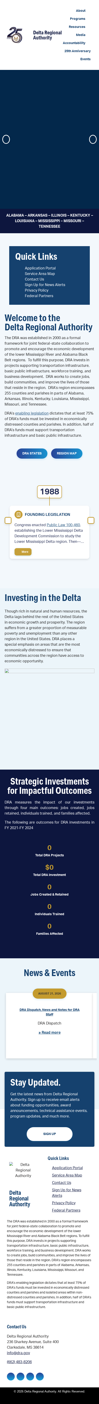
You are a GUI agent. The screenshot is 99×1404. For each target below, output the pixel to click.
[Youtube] (40, 1376)
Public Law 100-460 (63, 525)
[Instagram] (30, 1376)
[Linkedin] (20, 1376)
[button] (83, 11)
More (24, 551)
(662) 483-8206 (19, 1362)
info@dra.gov (18, 1353)
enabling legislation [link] (32, 413)
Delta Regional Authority (47, 35)
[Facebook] (11, 1376)
